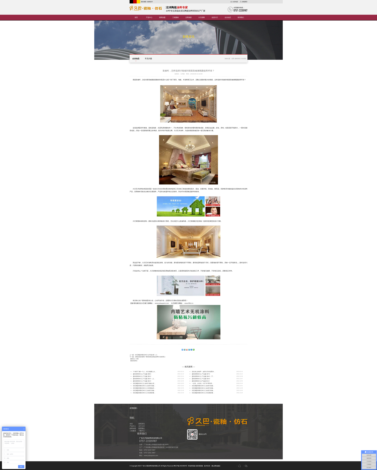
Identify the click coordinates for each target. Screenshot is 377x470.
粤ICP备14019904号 (180, 466)
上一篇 (144, 355)
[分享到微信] (194, 349)
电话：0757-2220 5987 (147, 450)
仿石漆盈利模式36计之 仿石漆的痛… (144, 393)
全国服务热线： (240, 9)
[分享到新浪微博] (187, 349)
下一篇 (147, 357)
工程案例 (133, 431)
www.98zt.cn (188, 303)
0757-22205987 (148, 441)
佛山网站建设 (215, 466)
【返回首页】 (134, 360)
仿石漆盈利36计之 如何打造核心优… (144, 383)
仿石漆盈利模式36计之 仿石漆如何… (144, 388)
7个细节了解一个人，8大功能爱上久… (144, 371)
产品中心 (133, 426)
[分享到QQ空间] (185, 349)
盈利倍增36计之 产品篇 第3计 (201, 378)
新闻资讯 (237, 58)
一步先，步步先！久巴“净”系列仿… (202, 383)
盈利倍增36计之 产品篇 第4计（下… (203, 376)
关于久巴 (141, 426)
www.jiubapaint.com (162, 303)
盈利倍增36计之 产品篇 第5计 (142, 376)
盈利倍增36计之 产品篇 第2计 (142, 381)
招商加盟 (133, 428)
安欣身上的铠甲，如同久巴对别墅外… (203, 371)
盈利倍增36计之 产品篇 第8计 (142, 374)
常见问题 (148, 59)
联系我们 (141, 428)
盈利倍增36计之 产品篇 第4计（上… (144, 378)
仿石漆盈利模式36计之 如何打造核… (144, 385)
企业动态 (235, 1)
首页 (233, 58)
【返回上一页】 (134, 359)
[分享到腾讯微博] (189, 349)
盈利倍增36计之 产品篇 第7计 (201, 374)
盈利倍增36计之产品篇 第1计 (201, 381)
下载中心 (141, 431)
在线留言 (244, 1)
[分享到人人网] (191, 349)
